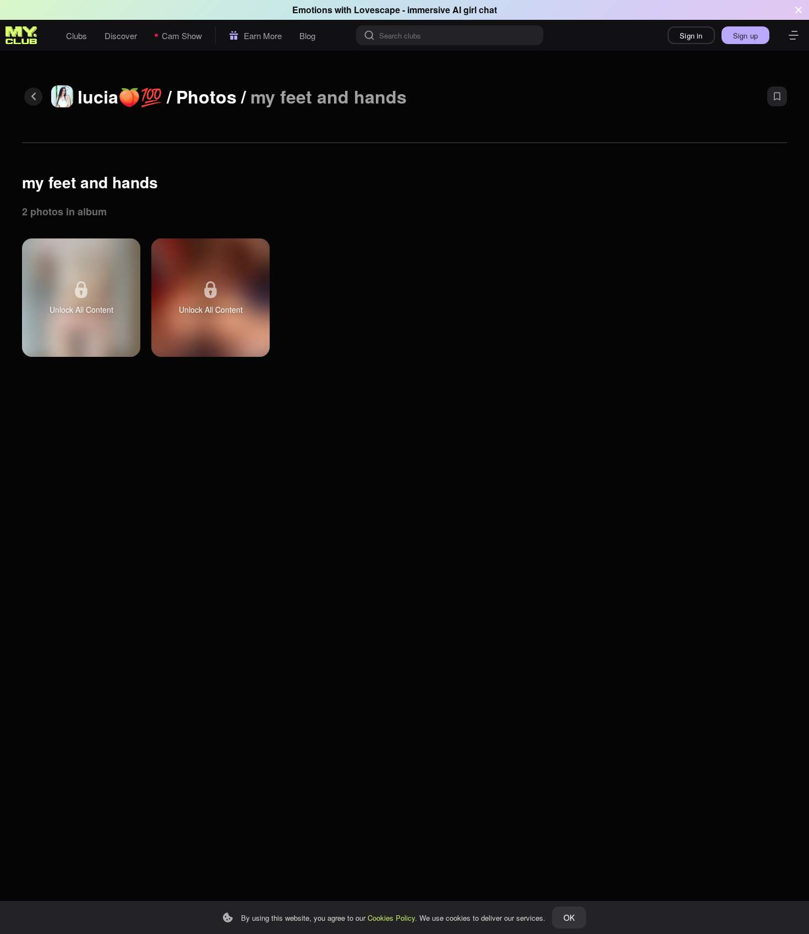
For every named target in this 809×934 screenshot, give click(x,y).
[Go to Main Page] (21, 35)
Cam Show (182, 35)
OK (569, 917)
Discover (121, 35)
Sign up (745, 35)
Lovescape (377, 9)
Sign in (691, 35)
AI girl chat (474, 9)
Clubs (76, 35)
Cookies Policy (391, 918)
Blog (307, 35)
